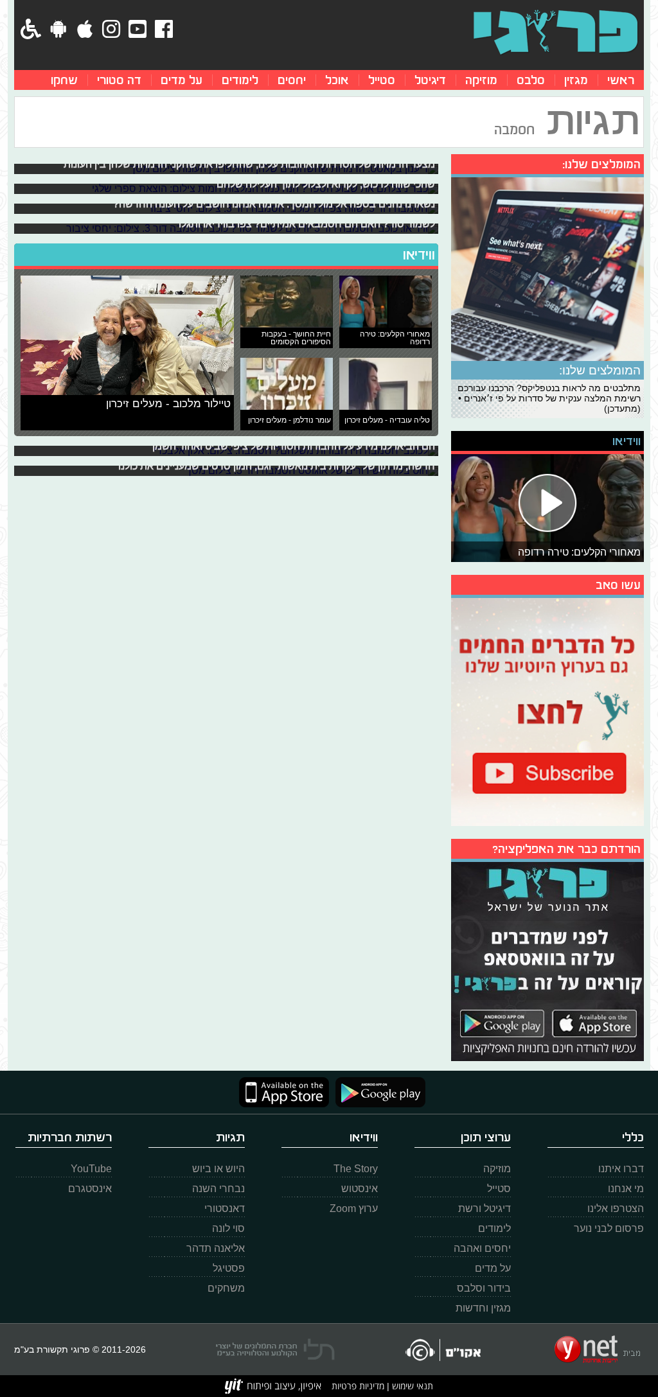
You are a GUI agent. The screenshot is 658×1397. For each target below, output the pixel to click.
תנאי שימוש (411, 1386)
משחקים (226, 1288)
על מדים (181, 80)
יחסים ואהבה (482, 1248)
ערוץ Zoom (354, 1208)
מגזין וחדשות (483, 1308)
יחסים (292, 80)
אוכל (337, 80)
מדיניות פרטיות (358, 1386)
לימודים (240, 80)
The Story (355, 1168)
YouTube (91, 1168)
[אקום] (442, 1350)
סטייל (381, 80)
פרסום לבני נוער (609, 1228)
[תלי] (275, 1349)
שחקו (64, 80)
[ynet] (597, 1349)
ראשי (620, 80)
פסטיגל (229, 1268)
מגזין (576, 80)
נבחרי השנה (218, 1188)
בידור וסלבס (484, 1288)
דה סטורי (119, 80)
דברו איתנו (621, 1168)
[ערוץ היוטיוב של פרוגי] (547, 710)
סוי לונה (228, 1228)
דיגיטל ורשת (484, 1208)
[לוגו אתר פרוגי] (555, 32)
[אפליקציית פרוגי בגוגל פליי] (377, 1092)
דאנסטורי (224, 1208)
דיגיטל (430, 80)
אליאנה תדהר (215, 1248)
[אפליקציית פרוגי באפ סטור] (284, 1092)
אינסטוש (359, 1188)
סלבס (531, 80)
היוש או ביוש (218, 1168)
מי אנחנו (626, 1188)
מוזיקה (481, 80)
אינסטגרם (90, 1188)
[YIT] (273, 1386)
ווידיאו (419, 255)
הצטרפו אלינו (615, 1208)
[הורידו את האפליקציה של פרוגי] (547, 960)
